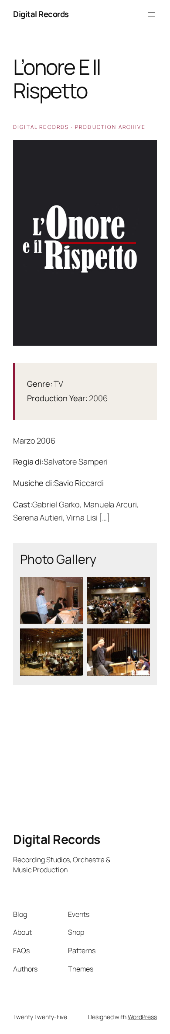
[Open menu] (151, 14)
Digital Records (41, 14)
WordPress (142, 1017)
